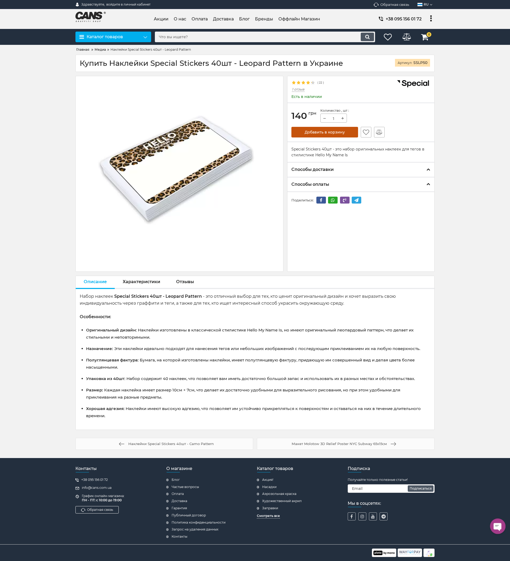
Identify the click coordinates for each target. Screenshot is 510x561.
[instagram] (362, 516)
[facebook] (352, 516)
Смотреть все (268, 516)
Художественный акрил (282, 501)
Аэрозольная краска (279, 494)
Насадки (269, 487)
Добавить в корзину (325, 132)
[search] (367, 37)
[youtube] (373, 516)
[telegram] (384, 516)
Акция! (267, 480)
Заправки (270, 508)
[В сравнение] (379, 132)
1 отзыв (298, 89)
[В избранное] (366, 132)
